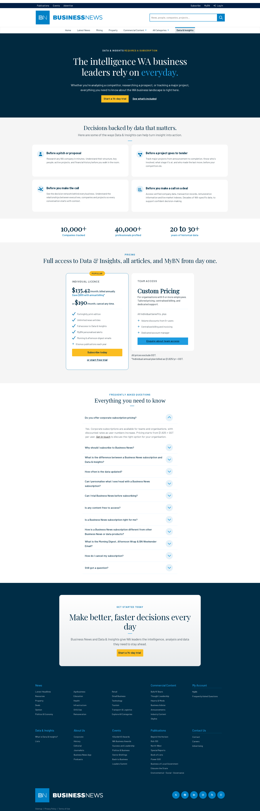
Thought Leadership (160, 696)
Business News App (82, 754)
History (77, 741)
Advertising (197, 746)
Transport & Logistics (122, 709)
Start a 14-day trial (115, 98)
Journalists (79, 750)
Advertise (68, 5)
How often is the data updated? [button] (103, 471)
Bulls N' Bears (157, 691)
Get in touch (103, 436)
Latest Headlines (43, 691)
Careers (196, 741)
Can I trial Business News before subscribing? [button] (111, 495)
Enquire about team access (162, 341)
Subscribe (196, 5)
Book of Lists (157, 754)
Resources (40, 696)
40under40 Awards (121, 736)
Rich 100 (154, 741)
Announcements (158, 709)
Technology (117, 700)
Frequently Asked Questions (205, 696)
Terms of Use (64, 809)
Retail (114, 691)
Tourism (115, 705)
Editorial (78, 745)
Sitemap (38, 809)
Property (113, 30)
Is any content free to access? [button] (103, 507)
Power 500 (156, 759)
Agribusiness (79, 691)
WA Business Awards (121, 741)
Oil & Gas (78, 709)
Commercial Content (134, 30)
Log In (220, 5)
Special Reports (158, 750)
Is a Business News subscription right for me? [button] (111, 519)
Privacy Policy (50, 809)
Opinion (38, 709)
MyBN (207, 5)
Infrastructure (80, 705)
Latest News (83, 30)
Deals (37, 705)
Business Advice (158, 705)
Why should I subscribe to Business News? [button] (109, 447)
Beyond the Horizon (159, 736)
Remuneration (80, 714)
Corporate (78, 736)
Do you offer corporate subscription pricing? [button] (110, 417)
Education (78, 696)
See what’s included (144, 98)
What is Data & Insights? (46, 736)
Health (77, 700)
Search (221, 17)
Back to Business (120, 759)
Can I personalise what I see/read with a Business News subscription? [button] (117, 483)
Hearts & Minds (158, 700)
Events (56, 5)
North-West (156, 745)
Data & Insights (185, 30)
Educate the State (159, 768)
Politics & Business (121, 750)
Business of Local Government (164, 763)
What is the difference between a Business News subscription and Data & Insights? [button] (123, 459)
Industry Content (158, 714)
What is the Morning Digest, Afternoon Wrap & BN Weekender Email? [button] (120, 544)
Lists (37, 741)
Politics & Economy (44, 714)
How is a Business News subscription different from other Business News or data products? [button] (118, 532)
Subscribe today (97, 352)
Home (68, 30)
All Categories (160, 30)
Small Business (118, 696)
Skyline (154, 718)
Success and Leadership (123, 745)
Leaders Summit (119, 763)
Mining (99, 30)
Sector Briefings (119, 754)
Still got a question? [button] (96, 567)
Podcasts (78, 759)
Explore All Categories (122, 714)
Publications (43, 5)
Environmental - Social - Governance (167, 772)
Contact (196, 737)
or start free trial (97, 359)
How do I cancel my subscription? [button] (104, 555)
